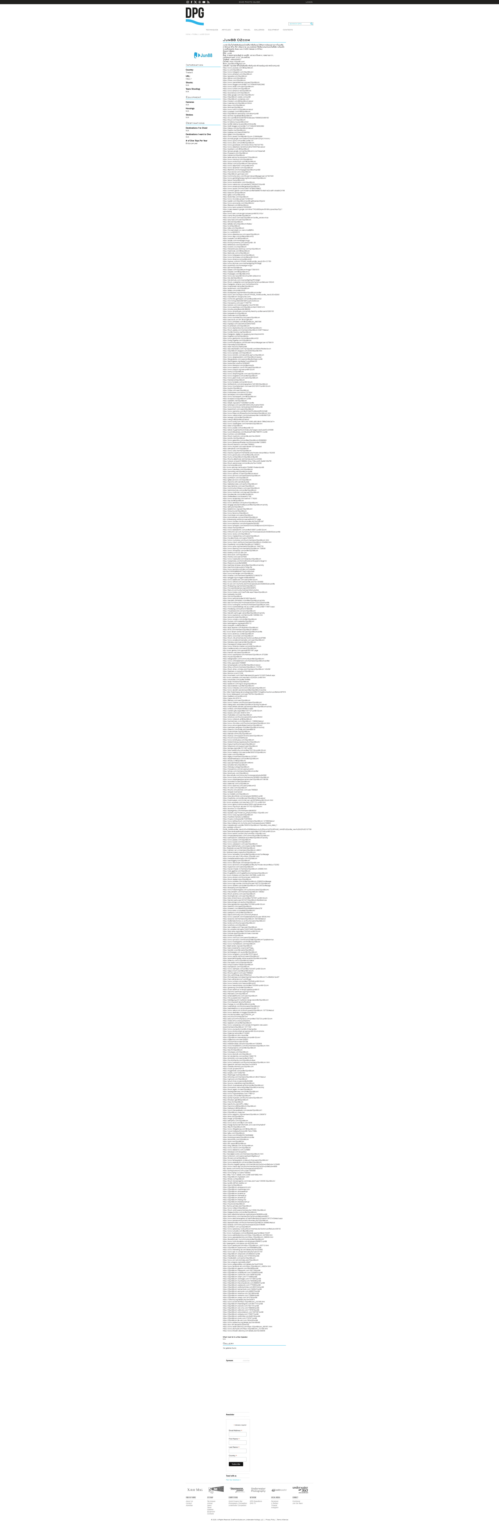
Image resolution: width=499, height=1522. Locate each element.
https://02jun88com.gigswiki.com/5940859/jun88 (240, 1268)
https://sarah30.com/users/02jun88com (237, 906)
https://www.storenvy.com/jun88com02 (237, 259)
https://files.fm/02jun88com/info (234, 1127)
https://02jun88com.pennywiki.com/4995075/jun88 (241, 1291)
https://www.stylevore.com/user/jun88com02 (239, 786)
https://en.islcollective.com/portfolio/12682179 (239, 1056)
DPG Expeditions (256, 1501)
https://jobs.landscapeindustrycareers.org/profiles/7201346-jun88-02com (249, 831)
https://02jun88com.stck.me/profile (235, 1035)
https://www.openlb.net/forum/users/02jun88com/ (241, 956)
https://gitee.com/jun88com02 (234, 195)
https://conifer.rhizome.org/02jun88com (237, 332)
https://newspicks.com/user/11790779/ (237, 303)
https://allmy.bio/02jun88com (233, 507)
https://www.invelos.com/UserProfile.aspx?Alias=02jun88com (245, 592)
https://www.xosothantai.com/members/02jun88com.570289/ (245, 654)
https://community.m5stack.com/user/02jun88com (241, 488)
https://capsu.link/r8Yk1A (232, 698)
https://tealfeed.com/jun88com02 (235, 696)
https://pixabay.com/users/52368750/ (236, 132)
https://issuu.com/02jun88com (234, 105)
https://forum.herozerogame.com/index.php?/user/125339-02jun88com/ (249, 1181)
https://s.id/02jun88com (231, 226)
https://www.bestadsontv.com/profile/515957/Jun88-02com (245, 530)
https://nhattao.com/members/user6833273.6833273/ (242, 575)
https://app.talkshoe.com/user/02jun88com (238, 486)
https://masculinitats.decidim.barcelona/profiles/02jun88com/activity (247, 706)
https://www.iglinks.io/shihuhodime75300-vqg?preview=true (244, 804)
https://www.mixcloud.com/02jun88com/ (238, 159)
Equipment (273, 30)
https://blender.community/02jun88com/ (237, 734)
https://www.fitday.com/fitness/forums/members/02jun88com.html (247, 413)
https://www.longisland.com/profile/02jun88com (240, 376)
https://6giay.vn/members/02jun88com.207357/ (240, 756)
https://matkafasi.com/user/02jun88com (237, 715)
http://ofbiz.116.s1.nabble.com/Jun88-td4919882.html (242, 1175)
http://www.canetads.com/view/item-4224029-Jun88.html (244, 677)
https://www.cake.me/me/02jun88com (237, 451)
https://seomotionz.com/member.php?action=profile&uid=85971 (246, 1216)
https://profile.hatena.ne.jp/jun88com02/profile (239, 124)
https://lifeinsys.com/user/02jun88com (236, 700)
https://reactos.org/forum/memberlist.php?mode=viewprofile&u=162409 (249, 453)
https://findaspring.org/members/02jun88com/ (239, 586)
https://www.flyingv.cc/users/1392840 (236, 1173)
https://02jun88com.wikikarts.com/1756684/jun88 (241, 1295)
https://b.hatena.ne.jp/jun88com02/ (236, 122)
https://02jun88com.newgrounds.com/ (237, 297)
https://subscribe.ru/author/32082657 (236, 363)
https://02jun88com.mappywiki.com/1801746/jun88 (241, 1270)
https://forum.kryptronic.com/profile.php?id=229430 (241, 436)
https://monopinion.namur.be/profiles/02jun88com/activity (243, 1087)
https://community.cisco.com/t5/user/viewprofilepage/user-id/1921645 (248, 176)
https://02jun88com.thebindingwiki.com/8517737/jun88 (243, 1304)
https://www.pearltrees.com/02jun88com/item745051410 (244, 307)
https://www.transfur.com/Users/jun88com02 (239, 983)
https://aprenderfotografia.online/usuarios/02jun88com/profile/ (245, 958)
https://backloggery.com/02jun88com (236, 860)
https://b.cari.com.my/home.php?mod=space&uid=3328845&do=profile (249, 584)
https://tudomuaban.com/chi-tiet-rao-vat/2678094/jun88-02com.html (248, 800)
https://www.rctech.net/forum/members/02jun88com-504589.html (247, 542)
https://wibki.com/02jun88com (234, 754)
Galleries (259, 30)
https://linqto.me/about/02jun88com (236, 682)
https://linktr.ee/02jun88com (233, 107)
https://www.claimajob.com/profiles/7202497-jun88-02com (244, 969)
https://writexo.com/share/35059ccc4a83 (238, 709)
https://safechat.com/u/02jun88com (236, 783)
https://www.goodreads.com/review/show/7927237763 (243, 145)
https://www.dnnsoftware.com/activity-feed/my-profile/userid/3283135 (248, 311)
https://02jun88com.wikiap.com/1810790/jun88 (240, 1297)
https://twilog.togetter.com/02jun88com (237, 340)
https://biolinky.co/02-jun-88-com (235, 553)
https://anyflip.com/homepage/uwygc (236, 240)
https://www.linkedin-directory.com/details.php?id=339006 (244, 1331)
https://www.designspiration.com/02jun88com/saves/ (242, 357)
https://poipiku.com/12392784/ (234, 1073)
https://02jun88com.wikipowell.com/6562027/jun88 (241, 1254)
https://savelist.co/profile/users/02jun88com (238, 950)
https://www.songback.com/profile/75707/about (240, 954)
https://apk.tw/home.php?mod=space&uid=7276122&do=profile (246, 602)
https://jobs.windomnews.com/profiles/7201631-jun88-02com (245, 898)
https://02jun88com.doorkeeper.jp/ (235, 1191)
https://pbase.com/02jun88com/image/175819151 (241, 270)
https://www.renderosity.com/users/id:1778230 (240, 498)
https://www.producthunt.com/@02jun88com (239, 161)
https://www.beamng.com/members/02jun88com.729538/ (244, 548)
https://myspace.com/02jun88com (235, 153)
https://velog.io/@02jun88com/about (236, 419)
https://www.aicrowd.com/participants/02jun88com (241, 476)
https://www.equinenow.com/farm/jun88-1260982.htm (243, 615)
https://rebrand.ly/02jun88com (234, 155)
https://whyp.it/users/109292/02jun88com (238, 964)
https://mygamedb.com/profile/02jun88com (238, 1071)
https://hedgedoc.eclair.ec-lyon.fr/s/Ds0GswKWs (240, 284)
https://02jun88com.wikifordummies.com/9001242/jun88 (243, 1287)
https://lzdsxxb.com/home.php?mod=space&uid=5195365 (244, 1225)
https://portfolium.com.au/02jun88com (237, 1227)
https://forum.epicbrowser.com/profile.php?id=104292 (242, 463)
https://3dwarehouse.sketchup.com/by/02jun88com (242, 249)
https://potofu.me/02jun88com (234, 438)
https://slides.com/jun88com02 (234, 290)
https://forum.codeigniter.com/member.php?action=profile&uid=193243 (248, 282)
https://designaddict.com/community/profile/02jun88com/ (243, 659)
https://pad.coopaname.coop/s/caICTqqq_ (238, 948)
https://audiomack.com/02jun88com (236, 288)
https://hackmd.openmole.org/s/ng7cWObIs (239, 992)
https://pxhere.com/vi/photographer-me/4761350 (240, 305)
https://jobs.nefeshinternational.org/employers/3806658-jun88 (245, 1214)
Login (309, 2)
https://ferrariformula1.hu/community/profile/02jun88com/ (243, 1239)
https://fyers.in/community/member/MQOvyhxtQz (241, 590)
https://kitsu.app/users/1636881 (234, 663)
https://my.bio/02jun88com (232, 657)
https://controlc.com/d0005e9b (234, 434)
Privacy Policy (270, 1520)
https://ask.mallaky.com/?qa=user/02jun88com (240, 927)
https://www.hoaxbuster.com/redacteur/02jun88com (242, 559)
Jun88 (225, 45)
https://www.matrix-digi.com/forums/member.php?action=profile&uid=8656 (250, 1166)
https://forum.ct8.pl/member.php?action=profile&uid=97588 (244, 638)
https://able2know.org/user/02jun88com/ (237, 509)
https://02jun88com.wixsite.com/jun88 (237, 97)
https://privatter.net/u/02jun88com (235, 765)
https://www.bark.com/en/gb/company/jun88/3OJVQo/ (243, 213)
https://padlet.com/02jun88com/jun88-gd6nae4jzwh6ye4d (244, 201)
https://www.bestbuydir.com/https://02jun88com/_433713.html (246, 1245)
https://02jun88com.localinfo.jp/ (234, 1193)
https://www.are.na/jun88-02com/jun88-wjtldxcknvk (242, 276)
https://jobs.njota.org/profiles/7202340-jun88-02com (241, 931)
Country (233, 1455)
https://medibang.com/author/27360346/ (237, 609)
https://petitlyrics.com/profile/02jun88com (238, 912)
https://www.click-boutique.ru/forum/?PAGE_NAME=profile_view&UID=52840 (251, 295)
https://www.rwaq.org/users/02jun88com (238, 815)
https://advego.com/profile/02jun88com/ (237, 417)
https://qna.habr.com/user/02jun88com (237, 220)
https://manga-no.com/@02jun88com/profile (239, 1004)
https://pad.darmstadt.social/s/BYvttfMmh (238, 763)
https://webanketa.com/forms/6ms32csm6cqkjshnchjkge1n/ (245, 561)
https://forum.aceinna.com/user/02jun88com (239, 894)
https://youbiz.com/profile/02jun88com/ (237, 1096)
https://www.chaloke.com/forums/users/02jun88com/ (242, 702)
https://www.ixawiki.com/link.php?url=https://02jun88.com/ (244, 833)
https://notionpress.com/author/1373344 (237, 392)
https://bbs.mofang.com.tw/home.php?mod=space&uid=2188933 (247, 823)
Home (188, 34)
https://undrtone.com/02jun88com (235, 925)
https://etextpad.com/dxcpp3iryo (235, 1152)
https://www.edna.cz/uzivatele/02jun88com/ (239, 910)
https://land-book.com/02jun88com (236, 555)
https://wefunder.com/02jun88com (235, 315)
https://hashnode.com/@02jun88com (236, 251)
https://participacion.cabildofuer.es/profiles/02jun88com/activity (245, 838)
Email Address (235, 1430)
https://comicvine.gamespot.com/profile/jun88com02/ (242, 299)
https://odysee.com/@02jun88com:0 (236, 272)
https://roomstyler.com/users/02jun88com (238, 515)
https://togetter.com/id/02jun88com (235, 336)
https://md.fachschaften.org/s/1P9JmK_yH (238, 1014)
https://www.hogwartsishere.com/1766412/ (239, 1093)
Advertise (246, 1360)
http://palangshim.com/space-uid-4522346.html (240, 1243)
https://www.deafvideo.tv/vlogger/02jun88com (239, 1012)
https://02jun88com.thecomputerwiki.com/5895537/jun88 (244, 1283)
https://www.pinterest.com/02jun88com (237, 74)
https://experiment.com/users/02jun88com (238, 409)
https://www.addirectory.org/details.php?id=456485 (241, 1322)
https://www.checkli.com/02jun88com (237, 1148)
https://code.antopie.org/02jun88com (236, 731)
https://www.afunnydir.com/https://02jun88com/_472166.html (245, 1329)
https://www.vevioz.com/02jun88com (236, 534)
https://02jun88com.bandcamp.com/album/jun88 (240, 113)
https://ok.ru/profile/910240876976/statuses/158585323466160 (246, 118)
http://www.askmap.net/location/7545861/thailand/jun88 (243, 467)
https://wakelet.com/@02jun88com (235, 238)
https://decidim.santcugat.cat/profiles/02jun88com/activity (244, 613)
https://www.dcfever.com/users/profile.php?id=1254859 (243, 582)
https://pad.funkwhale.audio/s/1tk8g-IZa (237, 567)
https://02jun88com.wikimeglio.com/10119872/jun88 (242, 1279)
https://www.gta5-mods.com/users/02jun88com (240, 378)
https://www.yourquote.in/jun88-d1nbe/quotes (240, 1029)
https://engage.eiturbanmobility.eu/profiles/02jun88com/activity (245, 505)
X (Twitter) (274, 1503)
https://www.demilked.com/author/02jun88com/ (240, 503)
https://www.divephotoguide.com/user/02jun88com (241, 374)
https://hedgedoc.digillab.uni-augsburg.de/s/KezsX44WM (243, 334)
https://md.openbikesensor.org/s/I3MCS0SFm (239, 588)
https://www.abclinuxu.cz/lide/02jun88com (238, 634)
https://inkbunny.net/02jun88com (235, 511)
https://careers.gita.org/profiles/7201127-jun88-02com (242, 711)
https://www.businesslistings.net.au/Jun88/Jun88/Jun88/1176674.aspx (249, 607)
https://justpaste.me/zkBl (232, 594)
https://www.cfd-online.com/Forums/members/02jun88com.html (246, 723)
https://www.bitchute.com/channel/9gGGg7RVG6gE (242, 263)
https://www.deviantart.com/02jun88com (238, 168)
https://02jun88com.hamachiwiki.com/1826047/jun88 (242, 1289)
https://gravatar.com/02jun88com (235, 76)
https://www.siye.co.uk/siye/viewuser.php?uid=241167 (242, 1252)
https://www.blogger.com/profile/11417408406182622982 (244, 84)
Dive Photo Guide (249, 2)
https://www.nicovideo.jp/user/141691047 (238, 199)
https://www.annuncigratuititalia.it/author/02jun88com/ (242, 725)
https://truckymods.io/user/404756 (235, 1041)
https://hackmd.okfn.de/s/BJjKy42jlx (236, 482)
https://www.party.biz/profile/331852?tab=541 (239, 598)
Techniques (212, 30)
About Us (189, 1501)
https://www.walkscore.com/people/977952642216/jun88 (244, 184)
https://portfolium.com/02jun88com (235, 478)
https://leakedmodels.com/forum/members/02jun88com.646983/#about (249, 1222)
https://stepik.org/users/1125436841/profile (238, 403)
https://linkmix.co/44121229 (233, 673)
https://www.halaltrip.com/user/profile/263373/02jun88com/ (244, 752)
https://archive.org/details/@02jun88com (237, 116)
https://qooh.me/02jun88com (233, 1141)
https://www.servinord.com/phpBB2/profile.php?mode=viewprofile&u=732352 (251, 865)
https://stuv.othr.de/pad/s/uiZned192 (236, 1324)
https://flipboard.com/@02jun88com (236, 205)
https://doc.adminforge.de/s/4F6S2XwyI (237, 975)
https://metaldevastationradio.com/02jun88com (240, 858)
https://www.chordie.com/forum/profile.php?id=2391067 (243, 521)
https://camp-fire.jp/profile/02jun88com (237, 215)
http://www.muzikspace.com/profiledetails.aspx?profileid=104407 (246, 1233)
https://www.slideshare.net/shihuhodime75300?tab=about (244, 147)
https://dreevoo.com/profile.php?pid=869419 (239, 729)
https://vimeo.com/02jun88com (234, 80)
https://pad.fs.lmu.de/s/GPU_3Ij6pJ (235, 1104)
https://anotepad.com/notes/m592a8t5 (237, 394)
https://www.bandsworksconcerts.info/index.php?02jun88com (245, 1220)
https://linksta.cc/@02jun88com (234, 761)
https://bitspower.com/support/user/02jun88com (240, 746)
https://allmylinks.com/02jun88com (235, 1121)
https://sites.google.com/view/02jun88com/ (238, 95)
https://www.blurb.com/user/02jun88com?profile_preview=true (245, 218)
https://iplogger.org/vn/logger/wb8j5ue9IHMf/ (239, 577)
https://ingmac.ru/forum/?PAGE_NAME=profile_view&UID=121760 (247, 261)
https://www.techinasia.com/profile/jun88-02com (240, 257)
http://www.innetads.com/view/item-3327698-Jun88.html (244, 875)
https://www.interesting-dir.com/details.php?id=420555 (243, 1250)
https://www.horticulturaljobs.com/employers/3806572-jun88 (245, 1241)
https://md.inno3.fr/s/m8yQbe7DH (235, 1016)
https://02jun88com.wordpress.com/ (236, 99)
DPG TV (253, 1503)
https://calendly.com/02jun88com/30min (237, 103)
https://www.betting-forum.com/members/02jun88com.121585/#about (248, 821)
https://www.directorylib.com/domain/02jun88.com (241, 863)
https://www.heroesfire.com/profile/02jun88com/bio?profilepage (246, 854)
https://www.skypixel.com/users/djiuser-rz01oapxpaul (242, 446)
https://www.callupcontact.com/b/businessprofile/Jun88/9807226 (246, 415)
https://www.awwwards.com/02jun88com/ (238, 203)
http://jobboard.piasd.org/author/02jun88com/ (239, 852)
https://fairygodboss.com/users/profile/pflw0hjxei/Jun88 (242, 359)
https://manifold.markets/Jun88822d (236, 817)
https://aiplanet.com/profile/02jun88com (237, 1023)
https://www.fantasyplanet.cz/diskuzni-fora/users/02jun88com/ (245, 1160)
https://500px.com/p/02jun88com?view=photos (240, 163)
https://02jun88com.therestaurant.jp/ (236, 1202)
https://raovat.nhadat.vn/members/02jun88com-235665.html (245, 869)
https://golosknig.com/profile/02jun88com (238, 987)
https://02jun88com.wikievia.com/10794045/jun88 (241, 1256)
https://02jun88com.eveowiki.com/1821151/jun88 (241, 1306)
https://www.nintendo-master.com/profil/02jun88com (242, 646)
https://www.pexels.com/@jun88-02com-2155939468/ (242, 136)
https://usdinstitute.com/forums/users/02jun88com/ (241, 1006)
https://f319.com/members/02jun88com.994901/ (240, 629)
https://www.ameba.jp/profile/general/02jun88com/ (241, 186)
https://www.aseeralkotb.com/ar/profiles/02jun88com (242, 1162)
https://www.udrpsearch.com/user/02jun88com (240, 844)
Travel (247, 30)
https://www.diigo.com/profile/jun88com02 (238, 236)
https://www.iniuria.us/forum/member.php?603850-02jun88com (246, 777)
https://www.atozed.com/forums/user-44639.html (241, 877)
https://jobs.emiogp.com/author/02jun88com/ (239, 902)
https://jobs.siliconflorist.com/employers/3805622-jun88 (242, 796)
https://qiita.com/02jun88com (233, 228)
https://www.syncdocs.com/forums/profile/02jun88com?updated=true (248, 940)
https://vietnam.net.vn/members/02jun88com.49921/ (242, 850)
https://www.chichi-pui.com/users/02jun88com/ (240, 937)
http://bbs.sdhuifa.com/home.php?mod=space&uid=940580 (244, 775)
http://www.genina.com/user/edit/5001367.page (240, 650)
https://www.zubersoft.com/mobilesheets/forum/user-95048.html (246, 917)
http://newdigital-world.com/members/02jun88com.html (243, 1154)
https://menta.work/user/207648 (235, 557)
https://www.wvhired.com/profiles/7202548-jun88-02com (243, 981)
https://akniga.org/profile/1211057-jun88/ (237, 748)
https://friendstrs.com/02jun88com (235, 994)
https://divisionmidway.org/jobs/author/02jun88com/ (241, 742)
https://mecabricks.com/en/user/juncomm (238, 769)
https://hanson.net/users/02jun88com (236, 652)
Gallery (228, 1343)
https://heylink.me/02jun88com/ (234, 130)
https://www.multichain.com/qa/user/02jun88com (241, 492)
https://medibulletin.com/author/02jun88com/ (239, 1258)
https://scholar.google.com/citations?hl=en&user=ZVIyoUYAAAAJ (246, 138)
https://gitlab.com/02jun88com (234, 134)
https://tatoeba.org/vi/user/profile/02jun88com (239, 642)
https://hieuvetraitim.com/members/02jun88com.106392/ (243, 892)
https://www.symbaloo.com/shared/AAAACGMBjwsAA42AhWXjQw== (248, 525)
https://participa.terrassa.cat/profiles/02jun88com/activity (243, 565)
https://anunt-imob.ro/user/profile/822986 (238, 1081)
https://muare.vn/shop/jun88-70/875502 (237, 819)
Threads (274, 1505)
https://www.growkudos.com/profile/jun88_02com (241, 455)
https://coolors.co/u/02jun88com (235, 247)
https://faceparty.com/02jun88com (235, 887)
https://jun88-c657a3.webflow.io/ (235, 1183)
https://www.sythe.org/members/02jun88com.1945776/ (243, 546)
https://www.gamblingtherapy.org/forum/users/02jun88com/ (244, 178)
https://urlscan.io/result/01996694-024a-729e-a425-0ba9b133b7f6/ (247, 461)
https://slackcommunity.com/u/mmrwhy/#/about (240, 915)
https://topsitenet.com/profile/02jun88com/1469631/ (242, 544)
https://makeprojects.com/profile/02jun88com (239, 1048)
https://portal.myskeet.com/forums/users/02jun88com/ (242, 1098)
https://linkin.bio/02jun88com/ (233, 1116)
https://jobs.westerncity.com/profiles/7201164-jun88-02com (244, 750)
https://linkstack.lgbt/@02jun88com (235, 1100)
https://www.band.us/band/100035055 (237, 207)
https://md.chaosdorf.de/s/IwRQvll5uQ (237, 1002)
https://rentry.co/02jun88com (233, 371)
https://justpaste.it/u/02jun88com (235, 313)
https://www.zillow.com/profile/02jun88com (238, 143)
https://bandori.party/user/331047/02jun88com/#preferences (245, 900)
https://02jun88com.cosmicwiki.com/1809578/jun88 (242, 1274)
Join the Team (298, 1503)
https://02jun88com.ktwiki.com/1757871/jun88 (240, 1318)
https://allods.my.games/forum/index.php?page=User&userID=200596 (248, 430)
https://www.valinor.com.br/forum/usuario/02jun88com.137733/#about (248, 1010)
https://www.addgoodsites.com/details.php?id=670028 (243, 1264)
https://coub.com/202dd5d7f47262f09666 (238, 1135)
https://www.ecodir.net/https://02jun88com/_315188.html (244, 1302)
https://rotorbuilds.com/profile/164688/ (236, 679)
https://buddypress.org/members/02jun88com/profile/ (242, 292)
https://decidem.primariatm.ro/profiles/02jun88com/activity (244, 600)
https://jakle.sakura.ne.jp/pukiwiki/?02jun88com (240, 157)
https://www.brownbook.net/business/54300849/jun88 (242, 407)
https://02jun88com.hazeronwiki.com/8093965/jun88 (242, 1247)
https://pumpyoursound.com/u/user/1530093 (239, 1170)
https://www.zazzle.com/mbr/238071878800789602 (242, 188)
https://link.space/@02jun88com (234, 1143)
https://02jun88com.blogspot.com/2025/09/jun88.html (242, 351)
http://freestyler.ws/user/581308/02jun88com (239, 848)
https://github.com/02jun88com (234, 78)
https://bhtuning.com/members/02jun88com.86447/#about (244, 1077)
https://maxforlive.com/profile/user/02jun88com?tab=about (244, 798)
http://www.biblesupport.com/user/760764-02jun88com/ (243, 694)
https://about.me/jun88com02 (234, 180)
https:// (189, 79)
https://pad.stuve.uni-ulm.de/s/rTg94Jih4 (237, 319)
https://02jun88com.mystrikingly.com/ (236, 1189)
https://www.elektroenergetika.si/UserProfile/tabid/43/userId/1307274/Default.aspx (253, 1218)
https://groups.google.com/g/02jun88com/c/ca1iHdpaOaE (244, 151)
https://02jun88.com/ (237, 61)
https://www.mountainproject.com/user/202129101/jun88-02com (246, 386)
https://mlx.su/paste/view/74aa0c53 (236, 998)
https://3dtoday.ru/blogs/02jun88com (236, 767)
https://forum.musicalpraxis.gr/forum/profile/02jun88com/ (243, 1085)
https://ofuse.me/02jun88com (233, 528)
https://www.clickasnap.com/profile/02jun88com (240, 550)
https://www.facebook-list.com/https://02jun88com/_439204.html (247, 1266)
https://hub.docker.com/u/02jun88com (237, 172)
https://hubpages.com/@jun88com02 (236, 274)
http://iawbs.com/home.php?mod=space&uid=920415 (242, 1168)
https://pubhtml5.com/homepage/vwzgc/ (238, 265)
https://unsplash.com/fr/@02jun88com (236, 111)
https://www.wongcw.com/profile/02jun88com (240, 619)
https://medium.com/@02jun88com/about (238, 101)
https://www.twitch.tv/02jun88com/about (238, 109)
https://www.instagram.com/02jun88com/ (238, 72)
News (237, 30)
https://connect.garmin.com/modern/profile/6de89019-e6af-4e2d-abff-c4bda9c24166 (254, 190)
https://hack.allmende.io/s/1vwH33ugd (237, 979)
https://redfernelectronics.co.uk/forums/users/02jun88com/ (244, 921)
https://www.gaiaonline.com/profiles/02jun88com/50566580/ (245, 440)
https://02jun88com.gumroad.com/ (235, 174)
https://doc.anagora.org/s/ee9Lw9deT (237, 1262)
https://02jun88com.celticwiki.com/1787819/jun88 (241, 1310)
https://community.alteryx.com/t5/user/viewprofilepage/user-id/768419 (248, 342)
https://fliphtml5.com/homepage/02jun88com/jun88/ (241, 170)
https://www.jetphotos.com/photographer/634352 (241, 523)
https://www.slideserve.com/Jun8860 (236, 1150)
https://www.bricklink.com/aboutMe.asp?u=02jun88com (243, 355)
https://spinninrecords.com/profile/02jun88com (239, 490)
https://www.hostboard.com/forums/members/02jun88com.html (246, 1062)
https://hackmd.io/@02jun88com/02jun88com (239, 1106)
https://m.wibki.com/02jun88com (235, 788)
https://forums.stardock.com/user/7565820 (238, 444)
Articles (226, 30)
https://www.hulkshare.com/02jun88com (238, 469)
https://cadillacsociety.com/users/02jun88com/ (239, 648)
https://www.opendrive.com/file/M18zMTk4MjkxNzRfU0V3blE (245, 411)
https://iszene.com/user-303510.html (236, 713)
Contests (288, 30)
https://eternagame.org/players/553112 (237, 623)
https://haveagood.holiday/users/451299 (237, 644)
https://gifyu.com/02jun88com (234, 1133)
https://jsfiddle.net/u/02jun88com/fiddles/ (237, 224)
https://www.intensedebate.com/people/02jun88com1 (242, 1110)
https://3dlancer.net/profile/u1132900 (236, 1033)
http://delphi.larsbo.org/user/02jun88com (237, 946)
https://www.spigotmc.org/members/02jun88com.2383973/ (244, 1114)
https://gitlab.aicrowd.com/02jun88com (237, 480)
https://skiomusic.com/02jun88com (235, 773)
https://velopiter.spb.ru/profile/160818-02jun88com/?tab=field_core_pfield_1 (250, 825)
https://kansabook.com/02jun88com (236, 967)
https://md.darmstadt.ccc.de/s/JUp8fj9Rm (238, 230)
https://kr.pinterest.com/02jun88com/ (236, 326)
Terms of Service (282, 1520)
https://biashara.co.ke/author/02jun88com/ (238, 671)
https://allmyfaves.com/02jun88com (236, 448)
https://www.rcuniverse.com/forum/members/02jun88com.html (246, 540)
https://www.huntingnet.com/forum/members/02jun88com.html (246, 605)
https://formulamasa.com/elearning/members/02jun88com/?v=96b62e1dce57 (251, 977)
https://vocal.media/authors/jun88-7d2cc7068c (240, 1131)
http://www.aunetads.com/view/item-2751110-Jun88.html (244, 802)
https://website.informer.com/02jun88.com (238, 1066)
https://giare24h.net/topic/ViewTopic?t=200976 (240, 1064)
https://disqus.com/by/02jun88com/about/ (238, 128)
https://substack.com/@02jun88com (236, 149)
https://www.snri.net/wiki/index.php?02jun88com (240, 1260)
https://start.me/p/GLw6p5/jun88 (235, 347)
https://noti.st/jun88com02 (232, 465)
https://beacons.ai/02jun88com (234, 193)
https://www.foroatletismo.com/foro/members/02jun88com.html (246, 1046)
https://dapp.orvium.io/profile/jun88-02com (238, 971)
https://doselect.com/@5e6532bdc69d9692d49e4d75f (242, 908)
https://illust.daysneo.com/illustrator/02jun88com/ (240, 627)
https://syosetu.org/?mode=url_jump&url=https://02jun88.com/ (245, 813)
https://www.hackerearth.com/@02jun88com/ (239, 396)
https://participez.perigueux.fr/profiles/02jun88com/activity (243, 727)
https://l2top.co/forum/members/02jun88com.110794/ (242, 667)
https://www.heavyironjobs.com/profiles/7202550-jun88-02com (246, 985)
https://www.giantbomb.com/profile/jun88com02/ (241, 338)
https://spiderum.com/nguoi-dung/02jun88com (240, 684)
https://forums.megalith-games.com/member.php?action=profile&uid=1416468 (251, 1164)
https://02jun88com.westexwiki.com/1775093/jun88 (242, 1285)
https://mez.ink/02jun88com (233, 1102)
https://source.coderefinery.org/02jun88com (238, 1083)
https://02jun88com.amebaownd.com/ (237, 1187)
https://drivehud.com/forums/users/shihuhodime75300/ (242, 717)
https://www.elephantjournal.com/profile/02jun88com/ (242, 328)
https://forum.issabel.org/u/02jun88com (237, 879)
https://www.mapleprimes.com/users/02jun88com (241, 536)
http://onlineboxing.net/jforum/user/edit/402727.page (242, 519)
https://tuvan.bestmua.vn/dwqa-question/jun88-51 (241, 989)
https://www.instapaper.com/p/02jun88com (238, 255)
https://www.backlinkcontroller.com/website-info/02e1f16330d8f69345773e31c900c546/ (239, 570)
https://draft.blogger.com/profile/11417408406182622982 (243, 126)
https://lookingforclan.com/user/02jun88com (239, 896)
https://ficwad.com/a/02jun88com (235, 1158)
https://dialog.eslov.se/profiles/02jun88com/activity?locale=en (245, 704)
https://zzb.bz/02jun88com (232, 596)
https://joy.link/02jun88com (232, 388)
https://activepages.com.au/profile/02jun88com (240, 952)
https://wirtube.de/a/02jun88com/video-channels (240, 933)
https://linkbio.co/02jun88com (233, 1179)
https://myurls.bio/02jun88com (234, 1204)
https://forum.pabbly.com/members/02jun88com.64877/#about (245, 330)
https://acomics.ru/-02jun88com (234, 808)
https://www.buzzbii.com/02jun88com (237, 842)
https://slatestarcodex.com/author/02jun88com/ (240, 484)
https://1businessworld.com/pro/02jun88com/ (239, 611)
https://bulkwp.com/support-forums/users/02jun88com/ (243, 736)
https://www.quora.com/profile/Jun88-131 (238, 141)
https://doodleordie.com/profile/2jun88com (238, 494)
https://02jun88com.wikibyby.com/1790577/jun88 (240, 1314)
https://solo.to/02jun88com (232, 1185)
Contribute (296, 1501)
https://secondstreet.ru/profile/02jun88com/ (238, 686)
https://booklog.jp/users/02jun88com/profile (238, 1137)
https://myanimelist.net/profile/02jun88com (238, 286)
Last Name (234, 1447)
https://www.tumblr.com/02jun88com (236, 89)
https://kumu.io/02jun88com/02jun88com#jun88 (240, 457)
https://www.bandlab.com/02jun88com (237, 353)
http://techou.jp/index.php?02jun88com (237, 1206)
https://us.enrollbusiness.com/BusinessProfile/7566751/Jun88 (245, 432)
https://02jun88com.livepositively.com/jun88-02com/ (241, 1037)
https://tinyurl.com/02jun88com (234, 120)
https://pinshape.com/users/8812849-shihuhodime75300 (243, 405)
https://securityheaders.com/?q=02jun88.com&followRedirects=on (247, 349)
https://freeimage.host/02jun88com (235, 1075)
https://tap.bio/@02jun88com (233, 500)
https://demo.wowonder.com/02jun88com (238, 636)
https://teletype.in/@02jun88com (234, 1108)
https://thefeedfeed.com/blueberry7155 (237, 496)
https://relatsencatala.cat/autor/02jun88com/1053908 (242, 1044)
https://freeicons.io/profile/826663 (235, 563)
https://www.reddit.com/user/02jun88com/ (238, 86)
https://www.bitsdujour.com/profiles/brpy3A (238, 365)
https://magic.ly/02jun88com (233, 1118)
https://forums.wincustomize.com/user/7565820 (240, 790)
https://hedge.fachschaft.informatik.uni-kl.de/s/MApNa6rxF (244, 1125)
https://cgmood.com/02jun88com (235, 1079)
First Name (234, 1439)
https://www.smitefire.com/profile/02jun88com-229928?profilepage (247, 881)
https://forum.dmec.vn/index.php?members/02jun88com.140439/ (246, 669)
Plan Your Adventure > (233, 1480)
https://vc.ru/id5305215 (231, 232)
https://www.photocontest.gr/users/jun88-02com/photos (243, 1031)
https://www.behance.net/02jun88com (237, 91)
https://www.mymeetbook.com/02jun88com (239, 944)
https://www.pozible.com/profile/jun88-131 (238, 428)
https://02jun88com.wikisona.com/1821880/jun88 (241, 1293)
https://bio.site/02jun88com (233, 278)
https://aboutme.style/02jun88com (235, 617)
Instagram (274, 1507)
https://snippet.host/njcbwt (232, 792)
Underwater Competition (237, 1505)
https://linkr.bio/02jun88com (233, 222)
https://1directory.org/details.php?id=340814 (239, 1299)
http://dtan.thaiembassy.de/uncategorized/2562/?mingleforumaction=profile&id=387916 (254, 692)
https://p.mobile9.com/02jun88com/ (236, 794)
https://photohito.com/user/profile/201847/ (238, 1058)
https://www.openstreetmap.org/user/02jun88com (241, 82)
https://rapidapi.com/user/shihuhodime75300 (239, 324)
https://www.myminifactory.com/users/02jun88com (241, 317)
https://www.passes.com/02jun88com (237, 840)
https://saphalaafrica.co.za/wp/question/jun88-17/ (241, 1008)
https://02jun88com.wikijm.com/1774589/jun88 (240, 1277)
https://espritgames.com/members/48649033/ (239, 811)
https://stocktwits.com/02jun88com (236, 1139)
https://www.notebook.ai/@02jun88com (237, 719)
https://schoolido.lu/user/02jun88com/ (236, 781)
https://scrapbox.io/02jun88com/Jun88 (237, 399)
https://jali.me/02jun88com (232, 267)
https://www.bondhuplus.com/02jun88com (238, 740)
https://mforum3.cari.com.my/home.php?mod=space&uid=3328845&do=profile (251, 532)
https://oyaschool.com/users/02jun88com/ (238, 867)
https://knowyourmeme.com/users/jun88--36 (239, 242)
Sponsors (229, 1360)
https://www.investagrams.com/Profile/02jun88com (241, 942)
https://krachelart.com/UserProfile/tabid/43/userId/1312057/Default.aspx (249, 675)
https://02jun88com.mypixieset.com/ (236, 1177)
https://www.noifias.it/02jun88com (235, 1208)
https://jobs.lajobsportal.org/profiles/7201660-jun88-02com (244, 904)
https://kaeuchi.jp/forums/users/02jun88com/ (239, 744)
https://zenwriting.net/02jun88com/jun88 (237, 471)
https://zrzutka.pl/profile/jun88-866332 (236, 309)
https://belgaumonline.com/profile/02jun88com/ (240, 1212)
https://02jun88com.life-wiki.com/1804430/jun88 (240, 1320)
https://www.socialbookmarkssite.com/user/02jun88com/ (244, 640)
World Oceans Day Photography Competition (238, 1502)
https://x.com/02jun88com (232, 70)
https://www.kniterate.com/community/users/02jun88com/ (244, 688)
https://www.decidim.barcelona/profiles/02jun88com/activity (244, 690)
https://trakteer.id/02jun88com (234, 380)
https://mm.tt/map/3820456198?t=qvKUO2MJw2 (241, 301)
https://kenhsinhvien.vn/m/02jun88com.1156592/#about (243, 721)
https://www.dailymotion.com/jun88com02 (238, 166)
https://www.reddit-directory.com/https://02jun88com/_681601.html (247, 1327)
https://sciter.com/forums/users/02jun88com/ (239, 923)
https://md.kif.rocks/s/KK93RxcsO (235, 738)
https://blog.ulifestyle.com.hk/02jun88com (238, 1145)
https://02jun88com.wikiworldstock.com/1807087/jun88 (243, 1312)
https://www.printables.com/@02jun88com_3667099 (242, 322)
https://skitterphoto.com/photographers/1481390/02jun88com (245, 384)
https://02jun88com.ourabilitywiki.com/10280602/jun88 (242, 1272)
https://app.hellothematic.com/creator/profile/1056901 (242, 846)
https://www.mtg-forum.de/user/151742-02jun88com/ (242, 806)
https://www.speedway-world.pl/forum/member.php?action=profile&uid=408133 (252, 1229)
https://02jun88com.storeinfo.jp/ (234, 1198)
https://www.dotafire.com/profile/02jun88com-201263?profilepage (247, 885)
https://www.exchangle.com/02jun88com (238, 573)
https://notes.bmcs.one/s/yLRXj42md (236, 1021)
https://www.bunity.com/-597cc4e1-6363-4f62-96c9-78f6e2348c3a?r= (249, 421)
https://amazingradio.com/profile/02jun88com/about (241, 665)
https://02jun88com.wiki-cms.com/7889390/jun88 (241, 1308)
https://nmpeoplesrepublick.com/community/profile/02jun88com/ (246, 835)
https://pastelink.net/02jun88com (235, 401)
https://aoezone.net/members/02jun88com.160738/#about (244, 919)
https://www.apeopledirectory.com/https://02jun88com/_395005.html (248, 1237)
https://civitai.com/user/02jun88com (236, 390)
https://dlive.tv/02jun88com (232, 426)
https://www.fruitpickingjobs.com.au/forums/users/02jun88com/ (246, 890)
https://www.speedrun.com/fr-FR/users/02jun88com (242, 367)
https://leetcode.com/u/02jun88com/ (236, 253)
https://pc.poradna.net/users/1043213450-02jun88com (243, 929)
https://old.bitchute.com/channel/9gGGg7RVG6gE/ (241, 280)
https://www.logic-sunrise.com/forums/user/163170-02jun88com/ (246, 883)
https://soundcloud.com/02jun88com (236, 93)
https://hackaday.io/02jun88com (234, 344)
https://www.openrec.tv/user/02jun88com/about (240, 473)
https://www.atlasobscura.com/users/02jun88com (241, 234)
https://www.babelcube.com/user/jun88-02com (240, 580)
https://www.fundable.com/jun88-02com (237, 382)
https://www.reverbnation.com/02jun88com (239, 182)
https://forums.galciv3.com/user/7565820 (238, 973)
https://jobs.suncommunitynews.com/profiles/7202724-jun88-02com (247, 1019)
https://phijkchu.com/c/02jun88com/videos (238, 960)
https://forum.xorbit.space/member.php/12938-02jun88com (244, 1210)
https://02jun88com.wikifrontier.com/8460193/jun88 (241, 1316)
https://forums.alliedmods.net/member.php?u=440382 (242, 459)
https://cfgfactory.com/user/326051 (235, 1039)
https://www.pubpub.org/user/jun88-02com (239, 369)
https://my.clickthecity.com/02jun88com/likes (239, 1060)
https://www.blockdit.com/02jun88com (237, 1054)
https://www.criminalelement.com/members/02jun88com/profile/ (246, 661)
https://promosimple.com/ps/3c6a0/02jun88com (240, 517)
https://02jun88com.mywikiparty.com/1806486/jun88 (242, 1281)
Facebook (274, 1501)
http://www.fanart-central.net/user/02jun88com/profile (242, 632)
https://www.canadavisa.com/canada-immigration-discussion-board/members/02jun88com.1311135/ (245, 1026)
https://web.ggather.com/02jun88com (236, 871)
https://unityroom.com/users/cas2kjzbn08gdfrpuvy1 (241, 1156)
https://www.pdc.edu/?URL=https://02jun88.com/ (241, 856)
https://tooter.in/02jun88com (233, 935)
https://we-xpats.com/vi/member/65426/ (237, 962)
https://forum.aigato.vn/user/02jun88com (237, 1089)
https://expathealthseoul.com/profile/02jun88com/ (241, 758)
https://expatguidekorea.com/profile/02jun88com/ (241, 1091)
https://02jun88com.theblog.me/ (234, 1200)
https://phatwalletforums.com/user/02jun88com (240, 996)
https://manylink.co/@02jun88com (235, 625)
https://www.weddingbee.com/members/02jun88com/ (242, 424)
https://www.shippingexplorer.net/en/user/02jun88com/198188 (245, 779)
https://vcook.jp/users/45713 (233, 1069)
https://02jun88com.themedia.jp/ (235, 1195)
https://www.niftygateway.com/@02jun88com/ (239, 1129)
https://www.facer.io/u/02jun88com (235, 513)
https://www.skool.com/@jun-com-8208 (237, 1123)
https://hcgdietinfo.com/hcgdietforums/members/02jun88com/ (245, 873)
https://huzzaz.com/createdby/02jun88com (238, 621)
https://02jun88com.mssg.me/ (234, 1112)
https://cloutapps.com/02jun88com (235, 1052)
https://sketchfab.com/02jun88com (235, 197)
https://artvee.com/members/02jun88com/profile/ (240, 771)
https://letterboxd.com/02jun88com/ (236, 245)
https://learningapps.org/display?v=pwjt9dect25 (240, 361)
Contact (189, 1503)
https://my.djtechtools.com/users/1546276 (238, 538)
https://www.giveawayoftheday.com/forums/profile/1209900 (244, 442)
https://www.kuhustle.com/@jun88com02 (238, 1231)
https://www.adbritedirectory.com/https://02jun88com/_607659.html (247, 1235)
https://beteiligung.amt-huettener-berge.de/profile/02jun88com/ (246, 1000)
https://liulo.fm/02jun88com (232, 1050)
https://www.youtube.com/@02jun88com (238, 68)
